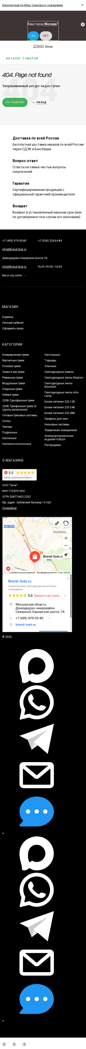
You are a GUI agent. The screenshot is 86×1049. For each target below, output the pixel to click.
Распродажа (52, 445)
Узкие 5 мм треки (13, 372)
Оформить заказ (13, 328)
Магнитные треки (13, 360)
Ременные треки (12, 377)
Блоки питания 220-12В (59, 401)
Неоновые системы (56, 424)
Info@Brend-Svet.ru (14, 249)
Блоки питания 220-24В (59, 407)
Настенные (9, 438)
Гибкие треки (10, 394)
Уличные (50, 366)
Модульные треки (13, 383)
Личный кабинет (13, 322)
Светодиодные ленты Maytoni (63, 377)
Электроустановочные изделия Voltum (58, 437)
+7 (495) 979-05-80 (14, 240)
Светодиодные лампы (59, 372)
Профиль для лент (56, 418)
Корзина (7, 317)
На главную (15, 102)
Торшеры (50, 360)
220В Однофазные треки (18, 400)
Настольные (52, 354)
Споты (6, 421)
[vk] (30, 275)
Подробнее (9, 508)
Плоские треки (11, 366)
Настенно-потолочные (16, 444)
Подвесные (9, 432)
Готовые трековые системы (19, 415)
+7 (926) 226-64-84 (50, 240)
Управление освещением (60, 430)
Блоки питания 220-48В (59, 413)
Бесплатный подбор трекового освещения (32, 5)
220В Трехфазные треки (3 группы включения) (19, 408)
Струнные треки (12, 389)
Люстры (7, 426)
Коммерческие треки (15, 354)
